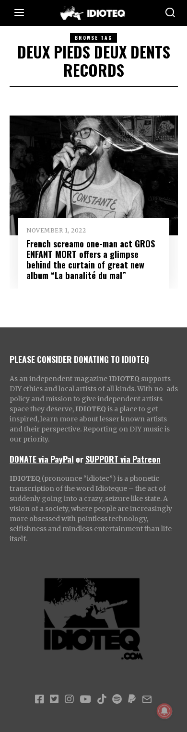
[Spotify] (117, 699)
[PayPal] (132, 699)
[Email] (147, 699)
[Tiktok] (101, 699)
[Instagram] (69, 699)
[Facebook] (39, 699)
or (79, 459)
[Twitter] (54, 699)
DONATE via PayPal (42, 459)
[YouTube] (85, 699)
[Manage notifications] (164, 711)
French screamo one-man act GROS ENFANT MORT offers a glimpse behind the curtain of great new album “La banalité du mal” (90, 259)
